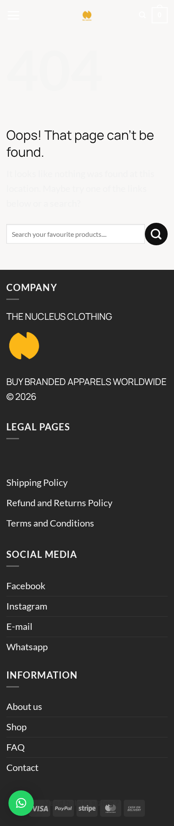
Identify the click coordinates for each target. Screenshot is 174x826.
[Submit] (156, 234)
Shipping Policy (37, 482)
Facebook (26, 585)
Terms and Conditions (50, 523)
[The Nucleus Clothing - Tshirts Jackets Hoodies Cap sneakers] (87, 15)
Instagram (26, 606)
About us (24, 706)
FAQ (15, 747)
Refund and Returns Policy (59, 502)
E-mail (19, 626)
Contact (22, 767)
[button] (13, 15)
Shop (16, 726)
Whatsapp (27, 646)
